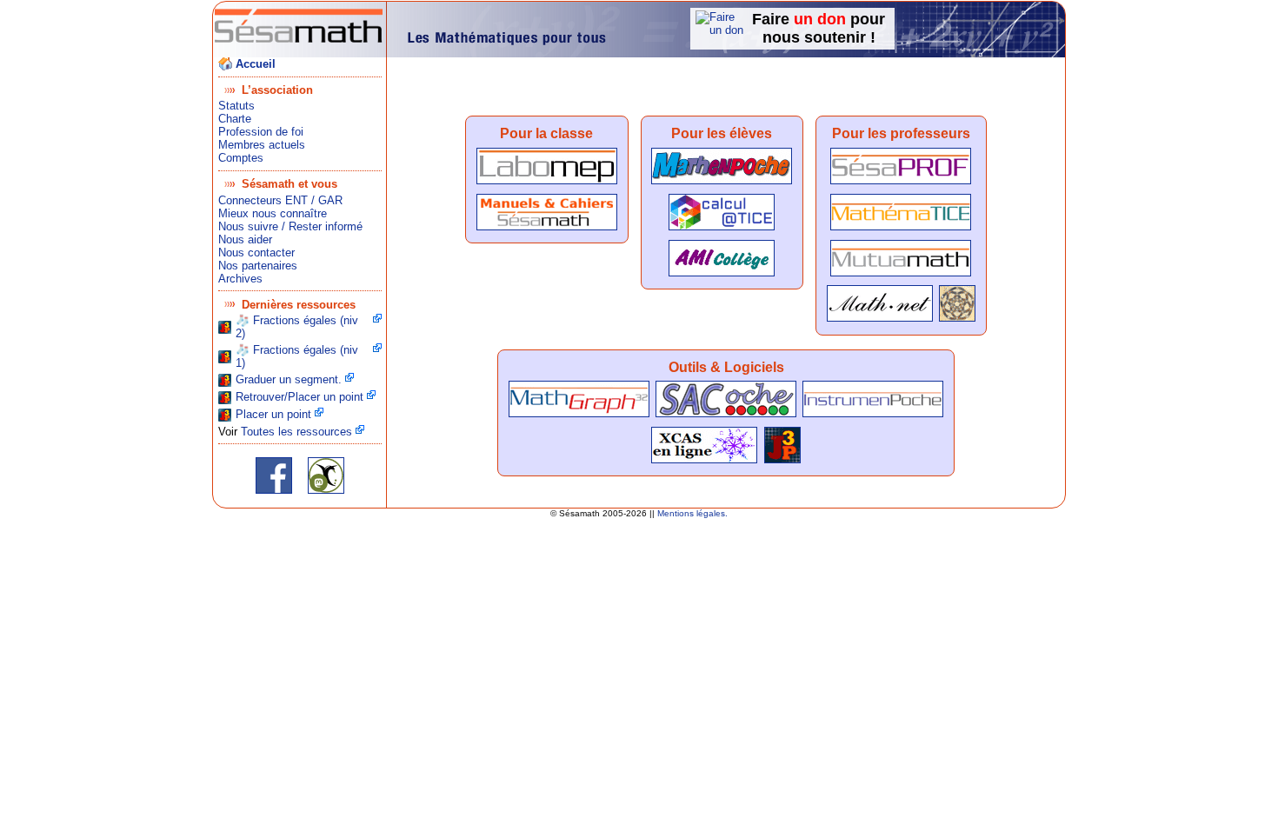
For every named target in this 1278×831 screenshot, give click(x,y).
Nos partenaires (257, 265)
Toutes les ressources (296, 431)
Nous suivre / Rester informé (290, 226)
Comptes (240, 157)
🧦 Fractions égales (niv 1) (297, 356)
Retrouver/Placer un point (299, 396)
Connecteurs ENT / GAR (280, 200)
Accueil (256, 63)
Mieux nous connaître (272, 213)
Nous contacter (256, 252)
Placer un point (273, 414)
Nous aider (245, 239)
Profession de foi (260, 131)
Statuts (236, 105)
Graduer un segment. (289, 379)
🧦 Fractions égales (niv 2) (297, 327)
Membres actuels (261, 144)
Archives (240, 278)
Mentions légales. (692, 513)
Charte (234, 118)
